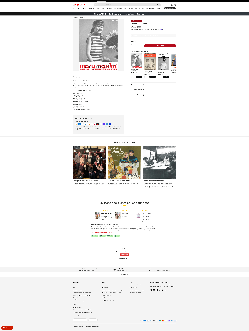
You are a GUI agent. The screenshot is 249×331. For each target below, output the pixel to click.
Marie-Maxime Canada (135, 285)
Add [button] (139, 76)
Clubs (158, 8)
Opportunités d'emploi (79, 290)
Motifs (109, 8)
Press (74, 304)
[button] (157, 4)
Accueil (74, 17)
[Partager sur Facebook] (140, 94)
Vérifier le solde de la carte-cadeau (111, 297)
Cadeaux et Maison (150, 8)
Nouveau (141, 8)
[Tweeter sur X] (137, 94)
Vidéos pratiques (106, 295)
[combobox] (127, 4)
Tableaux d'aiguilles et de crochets (82, 292)
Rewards (94, 11)
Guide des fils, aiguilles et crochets (82, 309)
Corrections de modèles (79, 302)
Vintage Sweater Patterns (120, 8)
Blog (74, 287)
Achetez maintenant (101, 1)
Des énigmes (100, 8)
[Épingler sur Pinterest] (143, 94)
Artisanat (91, 8)
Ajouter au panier (160, 45)
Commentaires (133, 287)
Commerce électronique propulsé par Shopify (90, 326)
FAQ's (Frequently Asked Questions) (111, 292)
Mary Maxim (78, 326)
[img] (124, 205)
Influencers (86, 11)
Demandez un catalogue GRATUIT (82, 295)
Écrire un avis (124, 254)
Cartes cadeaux (77, 11)
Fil (73, 8)
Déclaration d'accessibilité (109, 303)
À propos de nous (77, 285)
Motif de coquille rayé (81, 17)
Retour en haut (124, 274)
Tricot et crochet (81, 8)
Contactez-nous (106, 285)
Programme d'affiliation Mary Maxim (82, 312)
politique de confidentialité (137, 290)
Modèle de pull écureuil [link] (148, 72)
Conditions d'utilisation (108, 300)
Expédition (105, 287)
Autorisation (132, 8)
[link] (136, 60)
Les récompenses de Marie (80, 315)
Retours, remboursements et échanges (112, 290)
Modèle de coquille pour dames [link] (162, 71)
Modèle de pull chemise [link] (135, 70)
